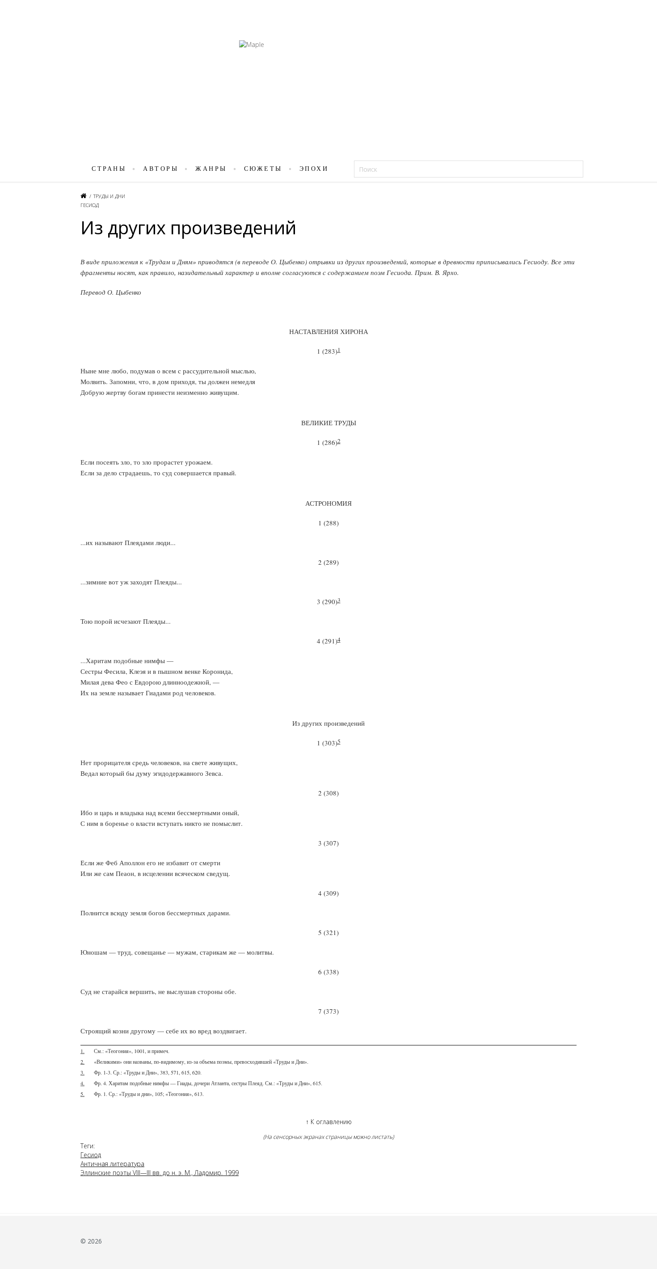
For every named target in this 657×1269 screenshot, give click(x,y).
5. (82, 1093)
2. (82, 1061)
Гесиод (89, 205)
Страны (109, 168)
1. (82, 1050)
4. (82, 1083)
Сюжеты (263, 168)
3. (82, 1072)
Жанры (211, 168)
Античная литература (112, 1163)
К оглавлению (329, 1121)
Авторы (160, 168)
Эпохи (314, 168)
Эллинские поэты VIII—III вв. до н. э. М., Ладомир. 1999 (159, 1172)
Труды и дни (109, 196)
